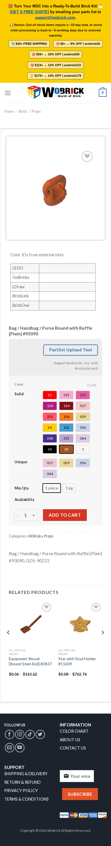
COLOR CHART (74, 731)
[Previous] (8, 644)
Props (36, 111)
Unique (21, 462)
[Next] (102, 644)
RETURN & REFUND (22, 782)
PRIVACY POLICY (21, 790)
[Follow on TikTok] (30, 734)
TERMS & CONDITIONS (26, 799)
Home (9, 111)
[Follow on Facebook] (9, 734)
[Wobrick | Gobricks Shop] (55, 93)
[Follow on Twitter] (40, 734)
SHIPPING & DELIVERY (26, 773)
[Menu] (7, 93)
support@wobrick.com (55, 18)
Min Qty (22, 488)
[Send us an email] (9, 747)
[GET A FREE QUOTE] (29, 12)
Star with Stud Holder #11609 (77, 661)
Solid (19, 394)
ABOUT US (70, 739)
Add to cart (65, 514)
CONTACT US (73, 748)
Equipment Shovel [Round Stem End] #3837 (30, 661)
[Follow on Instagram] (19, 734)
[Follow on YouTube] (19, 747)
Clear (91, 385)
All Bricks (35, 536)
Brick (23, 111)
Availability (24, 499)
